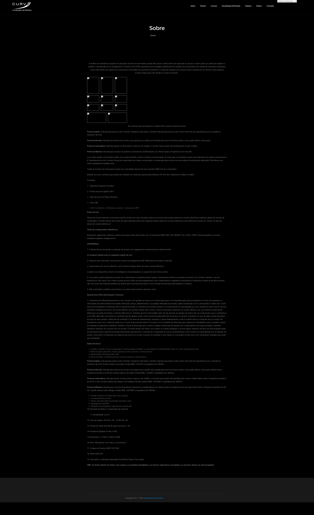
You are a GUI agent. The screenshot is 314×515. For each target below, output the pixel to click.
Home (153, 35)
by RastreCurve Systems (153, 498)
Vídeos (248, 6)
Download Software (231, 6)
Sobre (259, 6)
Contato (270, 6)
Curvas (214, 6)
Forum (203, 6)
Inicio (193, 6)
